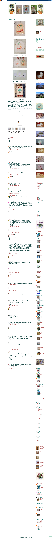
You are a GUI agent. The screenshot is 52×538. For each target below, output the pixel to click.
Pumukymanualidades (12, 195)
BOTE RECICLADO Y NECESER (42, 452)
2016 (37, 432)
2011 (37, 439)
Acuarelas (38, 182)
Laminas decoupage (39, 530)
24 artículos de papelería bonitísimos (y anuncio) (42, 522)
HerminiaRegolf (11, 335)
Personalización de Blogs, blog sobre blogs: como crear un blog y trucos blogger (40, 519)
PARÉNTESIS (41, 337)
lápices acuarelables (39, 195)
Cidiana (38, 285)
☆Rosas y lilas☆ (39, 352)
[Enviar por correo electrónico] (18, 125)
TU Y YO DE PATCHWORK (42, 466)
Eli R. (10, 321)
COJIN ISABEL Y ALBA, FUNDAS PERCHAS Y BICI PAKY (42, 308)
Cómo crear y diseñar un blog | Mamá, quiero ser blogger (40, 504)
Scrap (37, 211)
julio (38, 419)
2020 (38, 407)
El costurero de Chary (40, 290)
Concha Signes (11, 219)
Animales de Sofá (41, 271)
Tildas (37, 214)
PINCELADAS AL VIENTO (40, 239)
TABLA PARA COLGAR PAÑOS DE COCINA (42, 447)
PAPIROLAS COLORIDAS (40, 513)
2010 (37, 440)
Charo (10, 274)
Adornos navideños (39, 183)
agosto (39, 418)
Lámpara (38, 194)
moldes (38, 199)
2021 (37, 406)
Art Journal (38, 184)
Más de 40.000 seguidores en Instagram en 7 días (40, 505)
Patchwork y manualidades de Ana (40, 379)
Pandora (10, 307)
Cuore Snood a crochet (42, 296)
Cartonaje (38, 185)
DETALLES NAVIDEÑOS (41, 411)
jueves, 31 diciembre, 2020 (14, 280)
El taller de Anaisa (39, 275)
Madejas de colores (39, 368)
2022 (38, 405)
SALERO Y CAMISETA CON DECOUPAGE (42, 457)
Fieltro (37, 193)
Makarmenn (11, 201)
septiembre (39, 417)
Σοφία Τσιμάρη (11, 255)
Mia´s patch (38, 390)
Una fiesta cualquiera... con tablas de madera (42, 323)
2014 (37, 435)
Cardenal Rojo (41, 250)
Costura (38, 187)
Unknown (10, 176)
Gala (40, 240)
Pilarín (10, 151)
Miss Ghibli (38, 270)
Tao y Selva (41, 260)
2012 (37, 437)
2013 (37, 436)
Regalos (38, 209)
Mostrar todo (43, 395)
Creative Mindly (39, 492)
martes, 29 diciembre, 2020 (14, 207)
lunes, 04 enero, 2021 (13, 339)
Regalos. (38, 210)
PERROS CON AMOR (41, 348)
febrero (39, 426)
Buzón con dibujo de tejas (42, 353)
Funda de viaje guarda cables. (42, 286)
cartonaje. (38, 186)
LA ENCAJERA (11, 145)
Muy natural (41, 265)
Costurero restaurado (41, 281)
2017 (37, 431)
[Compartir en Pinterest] (21, 125)
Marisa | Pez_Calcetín (12, 282)
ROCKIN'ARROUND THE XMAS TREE (42, 328)
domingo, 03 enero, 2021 (13, 312)
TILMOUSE (41, 526)
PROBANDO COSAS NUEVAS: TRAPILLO (41, 313)
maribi (10, 292)
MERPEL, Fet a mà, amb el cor (40, 306)
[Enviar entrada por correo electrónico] (22, 125)
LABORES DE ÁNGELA (40, 316)
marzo (39, 424)
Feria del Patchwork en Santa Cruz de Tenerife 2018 (42, 392)
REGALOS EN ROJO (41, 318)
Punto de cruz (38, 208)
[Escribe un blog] (19, 125)
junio (38, 421)
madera (38, 198)
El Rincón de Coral (39, 321)
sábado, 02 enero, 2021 (13, 297)
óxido (37, 202)
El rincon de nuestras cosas (40, 508)
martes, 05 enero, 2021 (13, 349)
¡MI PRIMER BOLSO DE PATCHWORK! (42, 461)
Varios (37, 216)
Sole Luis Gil (11, 182)
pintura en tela (39, 207)
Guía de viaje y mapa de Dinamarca (42, 494)
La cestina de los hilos (40, 331)
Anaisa (10, 341)
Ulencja (10, 261)
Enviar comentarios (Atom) (15, 372)
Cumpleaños (38, 189)
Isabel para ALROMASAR (12, 209)
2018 (37, 430)
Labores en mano (39, 295)
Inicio (20, 370)
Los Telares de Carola (40, 311)
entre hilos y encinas (40, 300)
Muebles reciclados (39, 200)
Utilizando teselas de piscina (41, 256)
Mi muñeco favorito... (41, 301)
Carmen (10, 162)
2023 (38, 403)
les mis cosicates (39, 244)
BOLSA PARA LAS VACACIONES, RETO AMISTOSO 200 (40, 236)
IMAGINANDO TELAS (40, 280)
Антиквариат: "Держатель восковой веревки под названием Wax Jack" (40, 488)
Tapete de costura (41, 333)
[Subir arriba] (50, 536)
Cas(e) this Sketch (41, 509)
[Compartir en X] (20, 125)
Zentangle (38, 217)
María (10, 314)
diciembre (39, 408)
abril (38, 423)
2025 (38, 401)
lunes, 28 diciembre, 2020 (14, 149)
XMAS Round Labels (41, 499)
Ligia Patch (38, 373)
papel (37, 203)
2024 (38, 402)
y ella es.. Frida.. (42, 513)
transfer (38, 215)
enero (38, 427)
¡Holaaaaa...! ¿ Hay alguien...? (41, 291)
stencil (37, 212)
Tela (37, 213)
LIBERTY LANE (42, 369)
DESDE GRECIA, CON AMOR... (42, 375)
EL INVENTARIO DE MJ (12, 299)
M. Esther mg (11, 286)
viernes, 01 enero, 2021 (13, 284)
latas (37, 197)
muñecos (38, 201)
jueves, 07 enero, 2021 (13, 360)
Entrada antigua (30, 370)
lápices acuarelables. (39, 196)
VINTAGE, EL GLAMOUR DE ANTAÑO (40, 497)
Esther (10, 187)
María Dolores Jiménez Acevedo (13, 363)
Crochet (38, 188)
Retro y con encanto (12, 243)
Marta (41, 31)
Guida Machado (11, 234)
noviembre (39, 414)
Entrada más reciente (11, 370)
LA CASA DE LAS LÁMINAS (39, 525)
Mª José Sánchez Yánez (12, 228)
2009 (38, 441)
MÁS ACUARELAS (40, 413)
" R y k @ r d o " (11, 137)
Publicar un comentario (11, 368)
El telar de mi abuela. (40, 384)
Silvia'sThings (38, 347)
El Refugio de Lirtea (39, 233)
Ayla (9, 351)
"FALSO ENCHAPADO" (41, 276)
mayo (38, 422)
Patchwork (38, 204)
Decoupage (38, 190)
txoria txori (38, 260)
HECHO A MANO (39, 326)
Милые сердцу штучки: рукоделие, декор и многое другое (40, 485)
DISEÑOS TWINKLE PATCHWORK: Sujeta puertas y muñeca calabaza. (40, 387)
